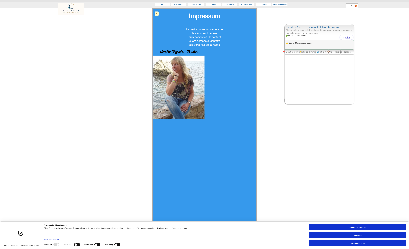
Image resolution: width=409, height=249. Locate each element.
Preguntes (288, 38)
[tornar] (157, 13)
